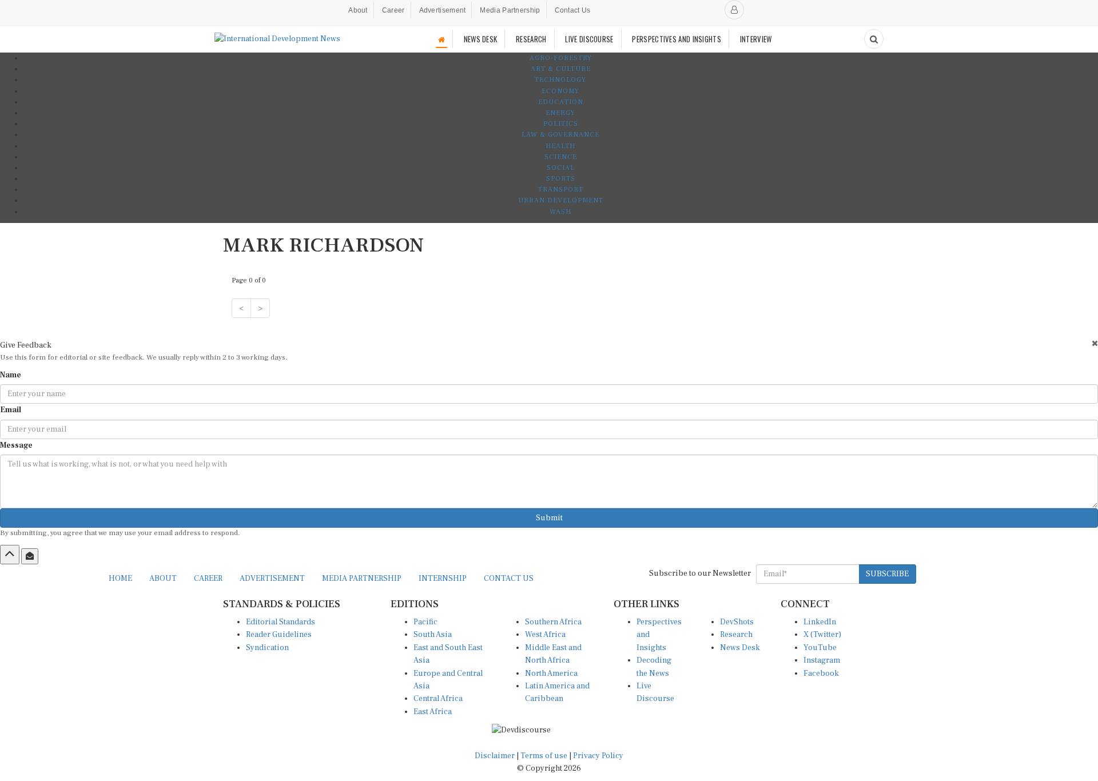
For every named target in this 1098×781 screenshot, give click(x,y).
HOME (120, 578)
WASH (560, 212)
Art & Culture (561, 69)
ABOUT (163, 578)
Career (393, 10)
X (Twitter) (822, 634)
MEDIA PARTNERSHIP (361, 578)
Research (736, 634)
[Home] (441, 39)
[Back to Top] (9, 554)
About (358, 10)
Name (10, 375)
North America (551, 673)
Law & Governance (560, 134)
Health (560, 146)
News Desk (740, 648)
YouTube (820, 648)
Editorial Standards (280, 622)
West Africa (545, 634)
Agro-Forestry (561, 58)
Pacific (425, 622)
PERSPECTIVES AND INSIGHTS (676, 39)
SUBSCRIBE (887, 574)
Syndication (267, 648)
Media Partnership (510, 10)
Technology (560, 79)
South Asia (432, 634)
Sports (560, 178)
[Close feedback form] (1095, 343)
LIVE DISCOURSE (589, 39)
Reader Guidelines (279, 634)
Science (560, 157)
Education (560, 102)
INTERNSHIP (443, 578)
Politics (560, 123)
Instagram (821, 660)
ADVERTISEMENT (272, 578)
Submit (549, 518)
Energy (560, 113)
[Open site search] (874, 39)
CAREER (208, 578)
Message (16, 445)
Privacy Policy (598, 756)
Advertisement (442, 10)
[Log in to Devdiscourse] (734, 9)
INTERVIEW (756, 39)
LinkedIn (819, 622)
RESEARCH (531, 39)
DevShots (737, 622)
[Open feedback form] (29, 556)
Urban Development (560, 200)
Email (10, 410)
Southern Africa (553, 622)
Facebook (821, 673)
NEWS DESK (481, 39)
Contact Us (573, 10)
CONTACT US (509, 578)
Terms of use (544, 756)
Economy (560, 91)
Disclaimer (495, 756)
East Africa (432, 712)
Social (561, 168)
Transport (560, 189)
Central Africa (438, 699)
